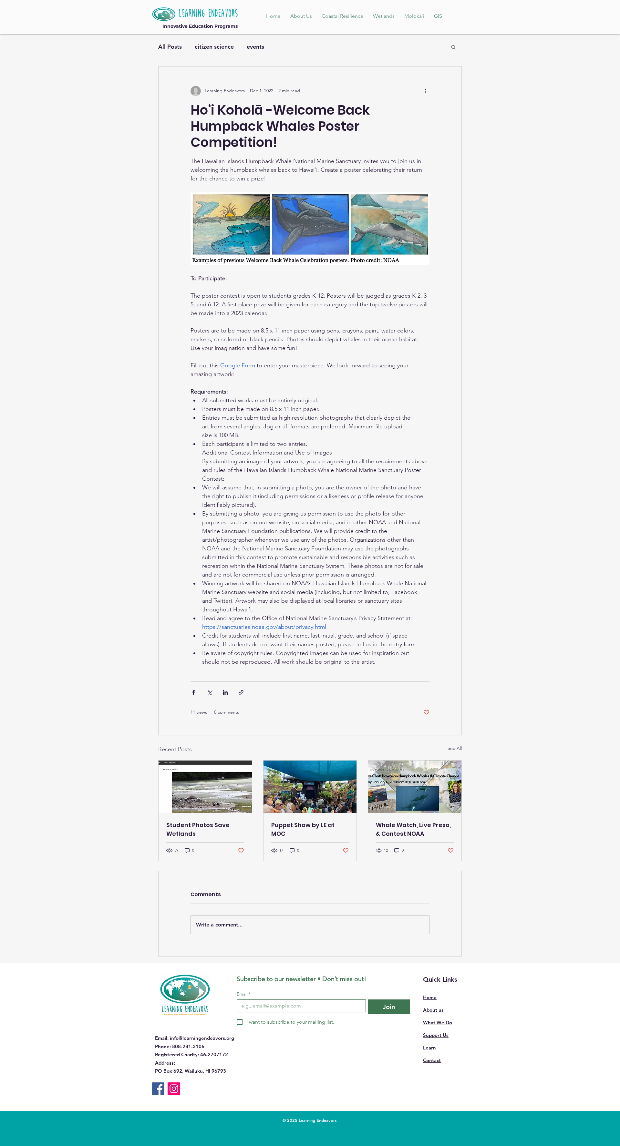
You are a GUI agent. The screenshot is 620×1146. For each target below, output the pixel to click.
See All (455, 748)
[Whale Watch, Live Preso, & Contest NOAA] (414, 787)
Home (430, 997)
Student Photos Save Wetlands (198, 829)
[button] (453, 46)
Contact (432, 1060)
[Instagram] (174, 1088)
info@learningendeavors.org (202, 1038)
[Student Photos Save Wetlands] (205, 787)
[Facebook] (158, 1088)
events (255, 46)
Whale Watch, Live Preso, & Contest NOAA (413, 829)
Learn (429, 1048)
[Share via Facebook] (194, 692)
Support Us (436, 1035)
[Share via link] (241, 692)
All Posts (170, 46)
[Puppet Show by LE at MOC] (310, 787)
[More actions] (425, 91)
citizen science (214, 46)
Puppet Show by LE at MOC (303, 829)
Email (244, 994)
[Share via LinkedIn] (225, 692)
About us (433, 1010)
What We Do (437, 1022)
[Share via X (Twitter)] (209, 692)
